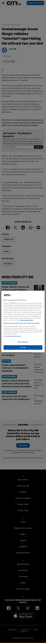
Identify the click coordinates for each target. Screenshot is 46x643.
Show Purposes (23, 342)
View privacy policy (26, 320)
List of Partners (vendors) (12, 336)
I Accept (23, 347)
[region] (23, 322)
